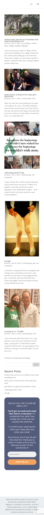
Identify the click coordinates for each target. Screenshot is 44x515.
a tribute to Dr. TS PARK (13, 331)
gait (34, 263)
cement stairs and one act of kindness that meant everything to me (21, 40)
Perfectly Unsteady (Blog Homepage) (17, 358)
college (11, 46)
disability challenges (21, 46)
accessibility (26, 43)
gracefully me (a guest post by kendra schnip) (20, 386)
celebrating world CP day (14, 173)
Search (36, 365)
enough (7, 261)
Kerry (8, 43)
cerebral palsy (26, 98)
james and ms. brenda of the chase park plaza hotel (20, 96)
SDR (33, 98)
